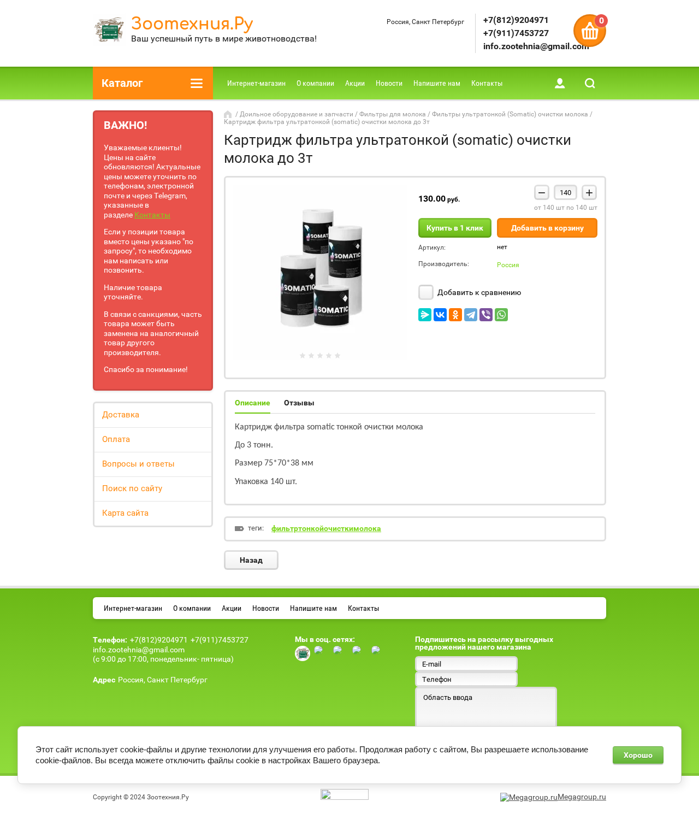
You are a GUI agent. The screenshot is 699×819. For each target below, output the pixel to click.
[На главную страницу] (109, 31)
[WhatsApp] (501, 314)
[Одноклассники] (455, 314)
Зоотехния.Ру (192, 24)
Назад (251, 560)
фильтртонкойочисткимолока (326, 528)
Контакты (152, 214)
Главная (229, 114)
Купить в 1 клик (454, 227)
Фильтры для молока (392, 114)
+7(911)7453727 (516, 33)
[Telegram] (470, 314)
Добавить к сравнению (478, 292)
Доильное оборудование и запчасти (296, 114)
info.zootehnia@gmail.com (536, 46)
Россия (508, 265)
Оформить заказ (589, 30)
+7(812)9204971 (516, 20)
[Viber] (486, 314)
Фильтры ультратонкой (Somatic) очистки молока (510, 114)
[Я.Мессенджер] (424, 314)
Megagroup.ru (582, 796)
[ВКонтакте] (440, 314)
